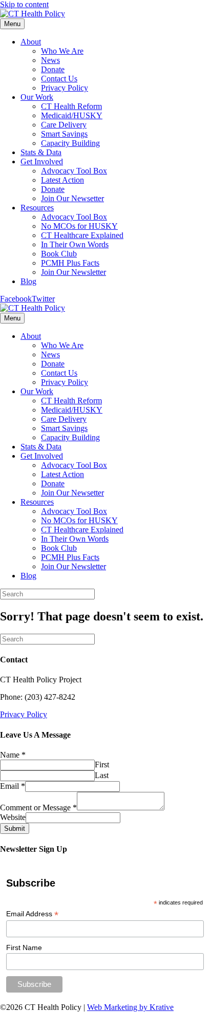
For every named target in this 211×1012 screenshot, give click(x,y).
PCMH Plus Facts (70, 263)
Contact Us (59, 78)
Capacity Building (70, 143)
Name (13, 754)
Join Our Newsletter (73, 272)
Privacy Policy (64, 87)
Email (12, 786)
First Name (24, 947)
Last (102, 775)
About (30, 41)
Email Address (32, 914)
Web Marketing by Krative (130, 1007)
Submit (14, 828)
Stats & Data (40, 152)
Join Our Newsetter (72, 198)
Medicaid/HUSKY (71, 115)
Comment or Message (38, 807)
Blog (28, 281)
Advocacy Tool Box (74, 170)
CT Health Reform (71, 106)
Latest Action (62, 180)
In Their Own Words (75, 244)
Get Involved (41, 161)
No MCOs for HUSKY (79, 226)
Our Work (36, 97)
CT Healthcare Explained (82, 235)
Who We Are (62, 51)
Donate (53, 69)
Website (13, 817)
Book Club (59, 253)
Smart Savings (64, 134)
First (102, 764)
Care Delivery (64, 124)
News (50, 60)
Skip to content (24, 4)
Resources (37, 207)
